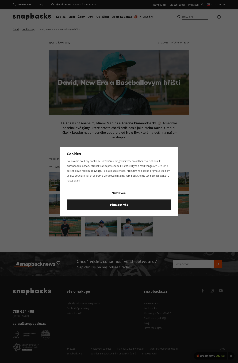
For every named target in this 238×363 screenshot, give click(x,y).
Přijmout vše (119, 204)
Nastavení (119, 193)
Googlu (98, 170)
